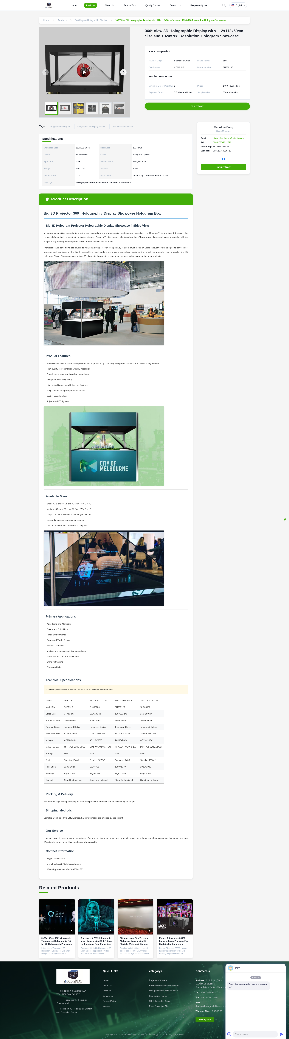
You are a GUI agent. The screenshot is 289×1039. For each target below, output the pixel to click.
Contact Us (175, 5)
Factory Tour (129, 5)
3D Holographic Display (160, 1001)
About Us (109, 5)
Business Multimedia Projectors (164, 985)
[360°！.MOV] (84, 72)
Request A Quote (198, 5)
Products (90, 5)
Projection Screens (158, 980)
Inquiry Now (223, 167)
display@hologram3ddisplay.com (228, 138)
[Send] (281, 1034)
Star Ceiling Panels (158, 996)
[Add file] (229, 1034)
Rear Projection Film (159, 1006)
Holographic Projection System (163, 990)
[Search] (224, 5)
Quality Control (152, 5)
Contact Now (57, 954)
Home (73, 5)
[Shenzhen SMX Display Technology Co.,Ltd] (49, 5)
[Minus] (281, 968)
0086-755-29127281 (223, 142)
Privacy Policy (109, 1001)
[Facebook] (285, 519)
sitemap (106, 1006)
